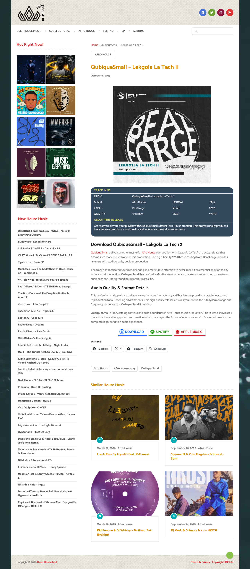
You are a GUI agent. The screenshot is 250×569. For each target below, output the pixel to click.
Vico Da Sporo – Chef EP (32, 407)
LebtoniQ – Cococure (30, 318)
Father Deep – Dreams (31, 325)
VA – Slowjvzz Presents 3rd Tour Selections (43, 280)
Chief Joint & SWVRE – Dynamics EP (39, 248)
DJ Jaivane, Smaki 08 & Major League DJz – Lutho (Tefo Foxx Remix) (46, 441)
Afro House (87, 31)
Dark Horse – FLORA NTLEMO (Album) (40, 380)
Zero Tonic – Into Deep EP (33, 304)
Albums (138, 31)
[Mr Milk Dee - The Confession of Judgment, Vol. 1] (60, 70)
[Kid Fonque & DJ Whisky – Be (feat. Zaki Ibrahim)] (125, 493)
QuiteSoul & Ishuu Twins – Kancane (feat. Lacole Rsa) (46, 416)
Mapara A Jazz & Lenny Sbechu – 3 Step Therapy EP (46, 476)
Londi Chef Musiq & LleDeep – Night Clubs (43, 345)
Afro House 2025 (124, 368)
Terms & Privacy (200, 562)
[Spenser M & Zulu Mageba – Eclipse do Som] (199, 417)
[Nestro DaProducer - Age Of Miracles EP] (31, 101)
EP (123, 31)
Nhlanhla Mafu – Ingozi (31, 485)
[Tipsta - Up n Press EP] (60, 194)
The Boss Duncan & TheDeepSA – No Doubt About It (44, 295)
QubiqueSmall (99, 252)
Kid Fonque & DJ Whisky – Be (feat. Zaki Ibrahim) (124, 532)
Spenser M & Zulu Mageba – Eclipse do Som (197, 456)
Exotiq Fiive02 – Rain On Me (34, 331)
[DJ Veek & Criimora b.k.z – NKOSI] (199, 493)
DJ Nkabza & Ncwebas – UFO (35, 460)
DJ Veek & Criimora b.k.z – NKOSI (194, 530)
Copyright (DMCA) (222, 562)
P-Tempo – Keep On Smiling (34, 387)
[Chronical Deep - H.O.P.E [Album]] (31, 70)
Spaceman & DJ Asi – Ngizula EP (36, 311)
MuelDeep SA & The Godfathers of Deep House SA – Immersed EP (45, 271)
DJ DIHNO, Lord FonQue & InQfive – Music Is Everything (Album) (44, 233)
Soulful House (59, 31)
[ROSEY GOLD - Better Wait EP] (31, 163)
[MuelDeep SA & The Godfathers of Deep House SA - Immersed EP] (60, 132)
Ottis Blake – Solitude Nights (34, 338)
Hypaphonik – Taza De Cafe (34, 432)
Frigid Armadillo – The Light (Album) (39, 425)
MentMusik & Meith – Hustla (34, 401)
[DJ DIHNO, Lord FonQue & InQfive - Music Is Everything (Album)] (60, 163)
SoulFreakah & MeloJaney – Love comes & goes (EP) (45, 371)
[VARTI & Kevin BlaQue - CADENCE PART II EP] (31, 194)
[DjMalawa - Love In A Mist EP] (31, 132)
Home (94, 45)
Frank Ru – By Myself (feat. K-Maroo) (123, 454)
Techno (108, 31)
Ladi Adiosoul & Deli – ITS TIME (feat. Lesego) (44, 286)
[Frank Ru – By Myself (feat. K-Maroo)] (125, 417)
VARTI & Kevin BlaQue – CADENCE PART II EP (45, 255)
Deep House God (47, 562)
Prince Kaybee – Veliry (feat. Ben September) (44, 394)
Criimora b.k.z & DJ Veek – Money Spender (42, 467)
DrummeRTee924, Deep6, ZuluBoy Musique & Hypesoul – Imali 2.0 (45, 493)
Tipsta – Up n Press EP (31, 262)
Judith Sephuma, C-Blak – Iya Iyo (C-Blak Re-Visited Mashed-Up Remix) (44, 361)
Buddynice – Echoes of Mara (34, 242)
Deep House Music (29, 31)
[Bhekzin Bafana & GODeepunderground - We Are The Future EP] (60, 101)
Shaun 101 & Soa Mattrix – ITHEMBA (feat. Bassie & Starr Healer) (46, 451)
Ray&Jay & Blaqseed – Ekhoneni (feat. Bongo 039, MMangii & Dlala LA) (47, 504)
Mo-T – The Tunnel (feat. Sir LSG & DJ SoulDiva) (45, 352)
